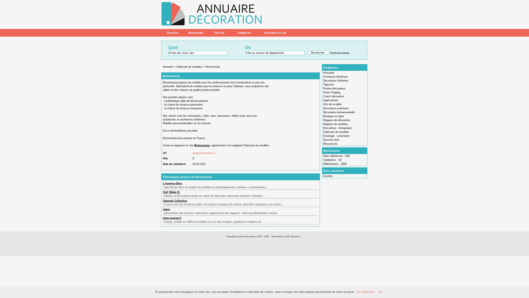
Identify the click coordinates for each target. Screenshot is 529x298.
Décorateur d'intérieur (335, 80)
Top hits (219, 32)
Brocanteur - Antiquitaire (337, 128)
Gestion (327, 176)
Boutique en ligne (333, 116)
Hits (165, 158)
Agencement (330, 100)
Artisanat (328, 72)
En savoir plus (365, 291)
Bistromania (213, 66)
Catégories (244, 32)
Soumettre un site (275, 32)
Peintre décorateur (334, 88)
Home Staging (331, 92)
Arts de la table (332, 104)
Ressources (330, 143)
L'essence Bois (172, 183)
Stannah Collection (175, 200)
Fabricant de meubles (336, 131)
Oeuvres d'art (331, 139)
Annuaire (172, 32)
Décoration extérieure (336, 108)
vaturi (166, 209)
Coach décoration (333, 96)
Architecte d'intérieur (335, 76)
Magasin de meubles (335, 124)
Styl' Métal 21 (171, 192)
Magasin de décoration (336, 120)
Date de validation (174, 164)
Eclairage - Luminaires (336, 135)
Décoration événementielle (339, 112)
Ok (380, 291)
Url (165, 153)
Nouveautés (195, 32)
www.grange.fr (172, 218)
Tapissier (328, 84)
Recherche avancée (339, 53)
